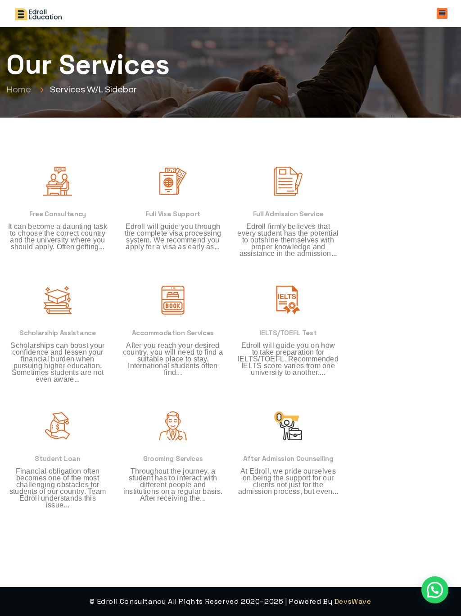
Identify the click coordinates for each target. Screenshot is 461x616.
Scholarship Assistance (57, 333)
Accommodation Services (173, 333)
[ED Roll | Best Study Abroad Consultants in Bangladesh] (38, 13)
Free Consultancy (57, 214)
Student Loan (57, 458)
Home (20, 89)
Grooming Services (173, 458)
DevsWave (352, 601)
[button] (434, 589)
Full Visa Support (172, 214)
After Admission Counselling (288, 458)
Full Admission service (288, 214)
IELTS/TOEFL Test (287, 333)
